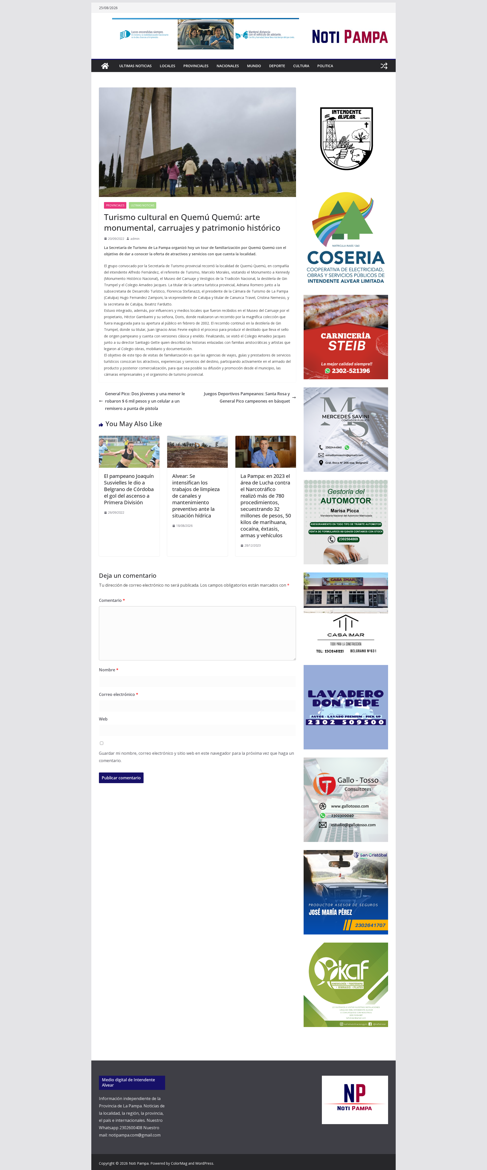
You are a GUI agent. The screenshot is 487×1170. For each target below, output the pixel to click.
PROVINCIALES (195, 65)
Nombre (108, 670)
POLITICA (325, 65)
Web (103, 719)
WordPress (204, 1163)
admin (135, 239)
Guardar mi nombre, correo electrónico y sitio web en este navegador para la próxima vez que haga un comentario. (196, 756)
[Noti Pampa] (105, 66)
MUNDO (254, 65)
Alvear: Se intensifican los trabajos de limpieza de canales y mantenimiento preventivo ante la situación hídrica (196, 496)
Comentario (112, 600)
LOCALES (167, 65)
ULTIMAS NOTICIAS (135, 65)
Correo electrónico (118, 694)
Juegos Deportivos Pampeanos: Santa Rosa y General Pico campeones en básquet (247, 397)
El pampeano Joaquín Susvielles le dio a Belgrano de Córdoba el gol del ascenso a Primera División (129, 489)
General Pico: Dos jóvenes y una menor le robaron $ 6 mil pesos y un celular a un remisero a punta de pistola (145, 401)
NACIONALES (228, 65)
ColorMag (179, 1163)
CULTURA (301, 65)
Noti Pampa (139, 1163)
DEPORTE (277, 65)
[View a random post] (384, 66)
